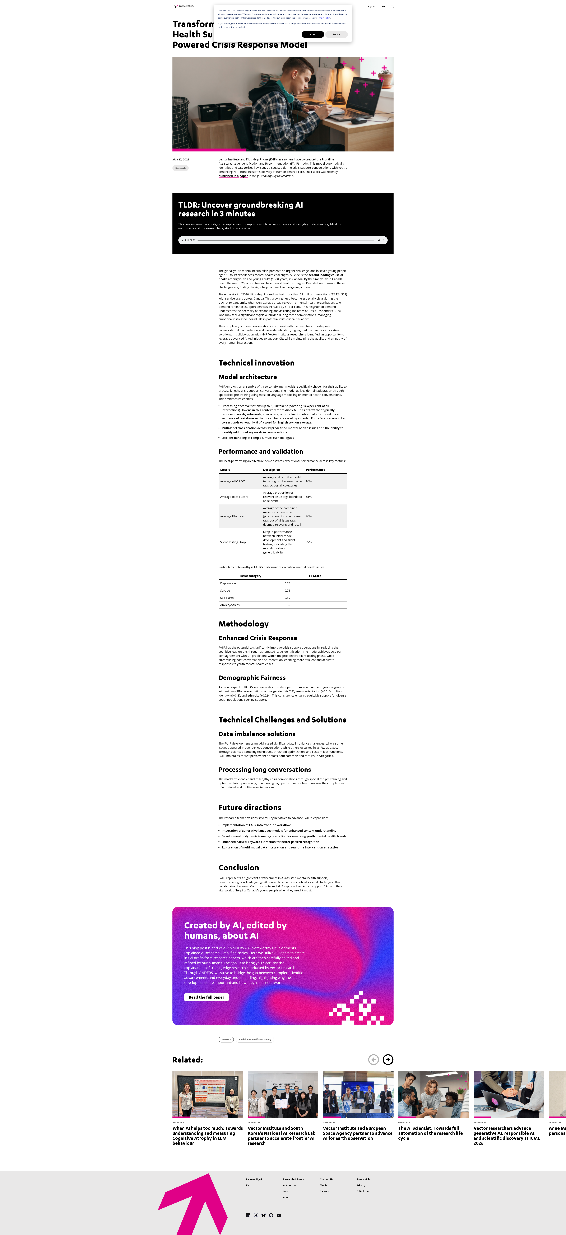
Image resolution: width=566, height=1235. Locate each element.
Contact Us (326, 1179)
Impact (287, 1191)
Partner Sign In (254, 1179)
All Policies (363, 1191)
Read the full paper (206, 998)
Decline (336, 34)
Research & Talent (293, 1179)
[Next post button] (388, 1059)
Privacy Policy (324, 17)
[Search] (392, 6)
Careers (324, 1191)
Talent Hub (363, 1179)
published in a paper (233, 176)
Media (323, 1185)
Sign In (371, 6)
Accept (313, 34)
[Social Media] (248, 1215)
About (287, 1197)
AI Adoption (290, 1185)
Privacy (361, 1185)
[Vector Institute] (183, 7)
